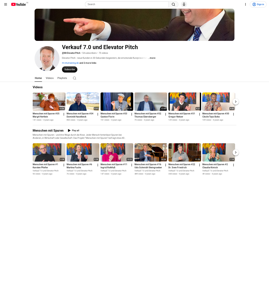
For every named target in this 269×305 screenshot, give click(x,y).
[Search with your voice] (184, 4)
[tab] (38, 78)
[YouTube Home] (18, 4)
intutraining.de (71, 63)
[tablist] (134, 78)
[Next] (236, 102)
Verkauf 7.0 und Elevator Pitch (46, 171)
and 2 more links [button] (87, 63)
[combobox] (128, 4)
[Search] (173, 4)
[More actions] (64, 114)
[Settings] (245, 4)
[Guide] (5, 4)
